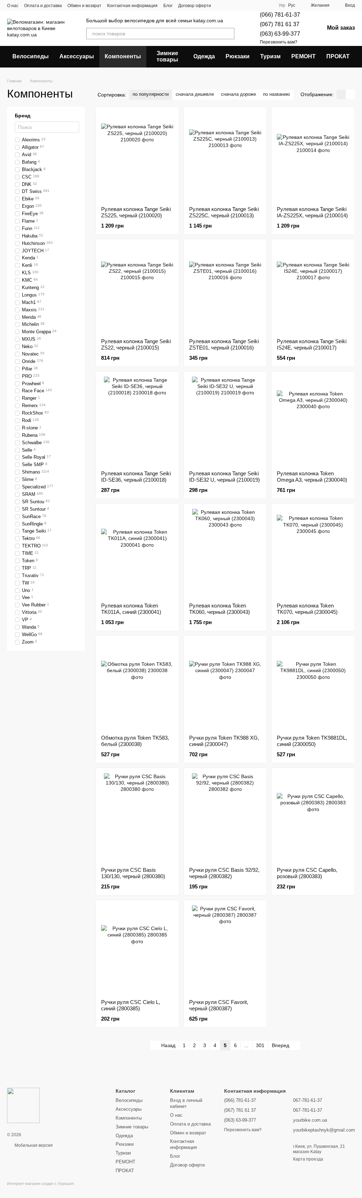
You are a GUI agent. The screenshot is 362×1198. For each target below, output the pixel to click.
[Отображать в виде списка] (350, 94)
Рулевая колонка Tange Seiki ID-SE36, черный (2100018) (136, 476)
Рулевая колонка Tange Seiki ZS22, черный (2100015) (136, 344)
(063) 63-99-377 (280, 34)
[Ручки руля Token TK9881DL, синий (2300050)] (313, 685)
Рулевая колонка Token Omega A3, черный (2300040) (312, 476)
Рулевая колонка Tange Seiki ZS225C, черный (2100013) (224, 212)
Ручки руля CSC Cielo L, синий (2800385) (130, 1005)
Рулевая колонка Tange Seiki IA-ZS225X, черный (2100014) (312, 212)
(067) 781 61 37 (279, 24)
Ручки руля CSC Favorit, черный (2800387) (218, 1005)
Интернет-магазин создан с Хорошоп (40, 1183)
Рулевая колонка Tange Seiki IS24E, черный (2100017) (311, 344)
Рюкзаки (238, 56)
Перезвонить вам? (278, 42)
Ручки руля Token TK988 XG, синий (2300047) (224, 741)
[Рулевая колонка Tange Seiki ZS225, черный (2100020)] (137, 156)
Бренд (22, 115)
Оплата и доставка (43, 5)
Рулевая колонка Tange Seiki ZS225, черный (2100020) (136, 212)
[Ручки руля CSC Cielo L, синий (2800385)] (137, 949)
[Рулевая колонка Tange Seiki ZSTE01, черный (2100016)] (225, 289)
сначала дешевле (195, 94)
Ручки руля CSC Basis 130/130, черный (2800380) (133, 873)
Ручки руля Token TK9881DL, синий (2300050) (312, 741)
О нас (12, 5)
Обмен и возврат (84, 5)
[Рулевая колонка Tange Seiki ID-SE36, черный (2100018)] (137, 421)
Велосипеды (30, 56)
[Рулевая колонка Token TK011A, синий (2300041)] (137, 553)
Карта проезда (308, 1159)
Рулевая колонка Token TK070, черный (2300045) (307, 609)
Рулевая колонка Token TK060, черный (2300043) (219, 609)
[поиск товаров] (228, 33)
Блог (168, 5)
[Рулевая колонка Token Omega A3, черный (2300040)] (313, 421)
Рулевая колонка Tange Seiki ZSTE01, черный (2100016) (224, 344)
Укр (282, 5)
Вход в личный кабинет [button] (186, 1103)
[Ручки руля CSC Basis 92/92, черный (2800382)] (225, 817)
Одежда (204, 56)
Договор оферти (194, 5)
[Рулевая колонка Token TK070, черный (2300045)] (313, 553)
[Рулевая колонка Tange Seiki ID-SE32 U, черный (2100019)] (225, 421)
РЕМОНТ (303, 56)
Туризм (270, 56)
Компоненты (123, 56)
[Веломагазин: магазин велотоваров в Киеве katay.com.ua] (23, 1105)
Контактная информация (132, 5)
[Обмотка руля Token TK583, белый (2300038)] (137, 685)
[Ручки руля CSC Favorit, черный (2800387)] (225, 949)
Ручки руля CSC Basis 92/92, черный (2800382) (224, 873)
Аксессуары (76, 56)
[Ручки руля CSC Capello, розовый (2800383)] (313, 817)
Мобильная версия (33, 1145)
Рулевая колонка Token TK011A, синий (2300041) (131, 609)
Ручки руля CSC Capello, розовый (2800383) (307, 873)
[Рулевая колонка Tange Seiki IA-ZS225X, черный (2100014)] (313, 156)
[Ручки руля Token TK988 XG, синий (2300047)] (225, 685)
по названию (276, 94)
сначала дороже (238, 94)
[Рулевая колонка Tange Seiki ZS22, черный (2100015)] (137, 289)
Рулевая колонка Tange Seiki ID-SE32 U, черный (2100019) (224, 476)
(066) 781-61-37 (280, 15)
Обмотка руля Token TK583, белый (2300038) (135, 741)
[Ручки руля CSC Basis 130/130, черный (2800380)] (137, 817)
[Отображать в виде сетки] (341, 94)
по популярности (151, 94)
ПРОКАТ (338, 56)
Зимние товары (167, 56)
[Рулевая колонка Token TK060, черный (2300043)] (225, 553)
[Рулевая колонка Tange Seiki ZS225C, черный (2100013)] (225, 156)
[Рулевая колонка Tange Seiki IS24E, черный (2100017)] (313, 289)
